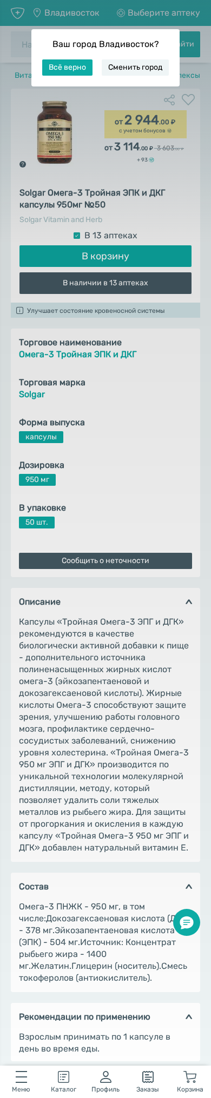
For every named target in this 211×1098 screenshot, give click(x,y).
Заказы (147, 1089)
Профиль (105, 1089)
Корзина (190, 1089)
